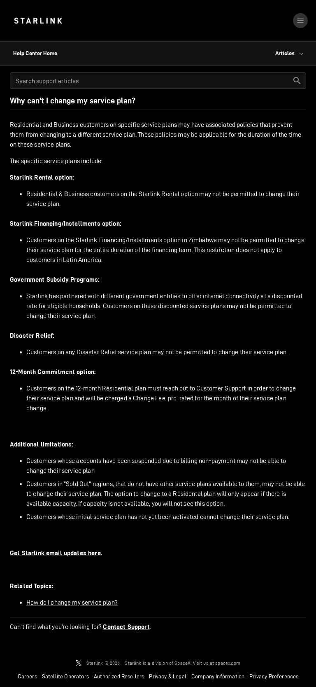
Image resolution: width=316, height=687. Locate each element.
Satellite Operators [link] (65, 676)
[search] (297, 80)
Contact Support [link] (126, 627)
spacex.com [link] (227, 663)
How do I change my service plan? (72, 602)
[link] (38, 20)
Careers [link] (27, 676)
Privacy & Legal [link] (167, 676)
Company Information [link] (217, 676)
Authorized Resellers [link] (119, 676)
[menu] (300, 20)
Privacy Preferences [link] (273, 676)
